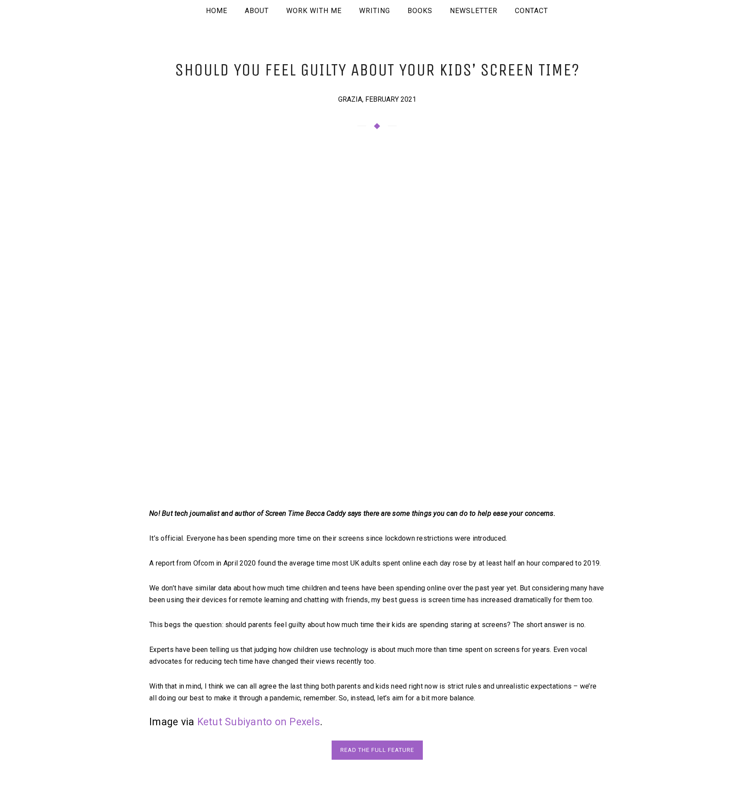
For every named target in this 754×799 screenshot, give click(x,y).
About (257, 11)
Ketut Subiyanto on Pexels (258, 722)
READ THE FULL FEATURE (377, 750)
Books (420, 11)
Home (216, 11)
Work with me (314, 11)
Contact (531, 11)
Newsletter (473, 11)
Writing (374, 11)
